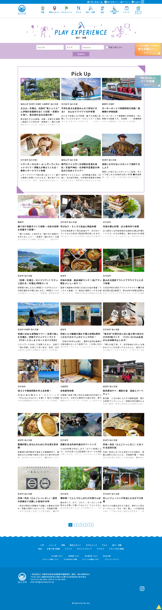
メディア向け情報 (116, 549)
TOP (42, 545)
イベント (68, 549)
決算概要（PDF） (74, 556)
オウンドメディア (84, 549)
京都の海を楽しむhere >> (148, 81)
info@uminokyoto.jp (44, 582)
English (137, 2)
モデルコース (91, 545)
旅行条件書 (107, 556)
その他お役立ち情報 (70, 559)
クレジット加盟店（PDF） (91, 559)
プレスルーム (96, 1)
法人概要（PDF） (57, 556)
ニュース (52, 545)
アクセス (126, 2)
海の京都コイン (113, 2)
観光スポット (75, 545)
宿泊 (40, 549)
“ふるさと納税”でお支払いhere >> (148, 49)
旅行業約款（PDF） (91, 556)
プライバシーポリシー (112, 559)
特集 (63, 545)
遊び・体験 (117, 545)
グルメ (104, 545)
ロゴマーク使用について (51, 559)
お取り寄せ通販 (53, 549)
